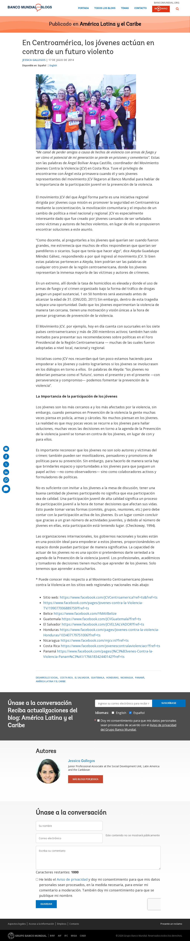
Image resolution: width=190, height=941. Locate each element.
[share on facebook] (6, 457)
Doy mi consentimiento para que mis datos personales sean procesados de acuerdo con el (138, 725)
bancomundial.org (166, 2)
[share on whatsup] (6, 480)
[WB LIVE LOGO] (161, 9)
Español (42, 65)
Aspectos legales (17, 923)
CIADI (83, 935)
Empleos (61, 923)
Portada (83, 8)
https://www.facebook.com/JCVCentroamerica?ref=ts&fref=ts (109, 597)
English (53, 65)
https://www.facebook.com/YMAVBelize (85, 613)
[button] (177, 8)
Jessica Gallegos (33, 59)
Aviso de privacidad (72, 879)
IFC (66, 935)
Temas (125, 8)
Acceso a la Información (41, 923)
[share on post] (6, 464)
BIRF (52, 935)
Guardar (46, 904)
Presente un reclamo (171, 923)
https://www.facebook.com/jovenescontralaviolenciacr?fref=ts (110, 646)
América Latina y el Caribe (110, 24)
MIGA (74, 935)
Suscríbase (168, 703)
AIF (59, 935)
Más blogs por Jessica (85, 779)
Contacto (140, 8)
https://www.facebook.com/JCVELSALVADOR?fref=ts (103, 624)
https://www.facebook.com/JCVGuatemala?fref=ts (101, 619)
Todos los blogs (104, 8)
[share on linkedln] (6, 472)
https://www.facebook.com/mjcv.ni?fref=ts (94, 640)
